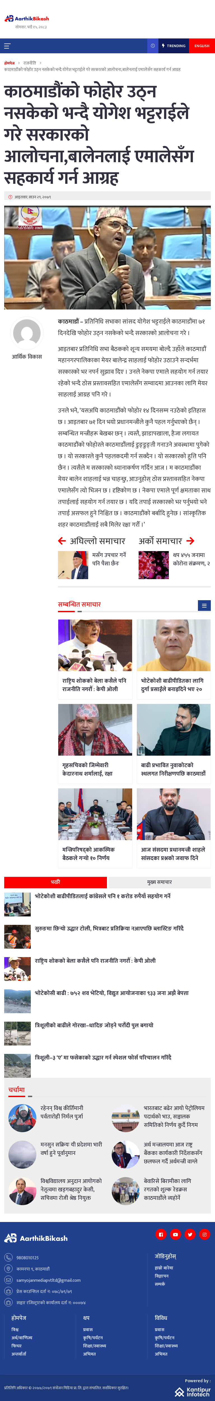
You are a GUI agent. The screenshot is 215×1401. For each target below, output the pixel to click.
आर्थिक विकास (27, 357)
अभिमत (89, 1354)
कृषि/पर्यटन (93, 1338)
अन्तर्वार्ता (18, 1354)
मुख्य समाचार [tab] (159, 882)
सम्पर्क (160, 1284)
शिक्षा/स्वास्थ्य (94, 1346)
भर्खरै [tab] (55, 882)
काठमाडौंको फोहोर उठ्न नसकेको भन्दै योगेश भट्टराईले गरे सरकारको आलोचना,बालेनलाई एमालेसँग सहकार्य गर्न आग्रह (99, 135)
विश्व (14, 1330)
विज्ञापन (162, 1276)
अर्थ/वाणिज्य (21, 1338)
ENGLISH (202, 46)
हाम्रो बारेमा (164, 1268)
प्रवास (88, 1330)
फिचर (16, 1346)
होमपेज (9, 63)
